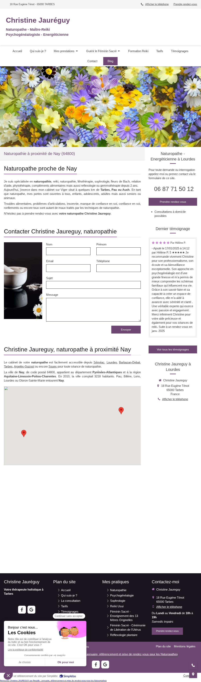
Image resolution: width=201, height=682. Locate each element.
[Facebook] (22, 610)
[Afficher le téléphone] (193, 665)
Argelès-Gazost (24, 366)
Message (52, 294)
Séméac (99, 362)
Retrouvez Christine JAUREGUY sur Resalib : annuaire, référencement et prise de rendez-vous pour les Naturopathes (53, 680)
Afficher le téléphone (157, 4)
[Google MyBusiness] (31, 610)
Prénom (101, 244)
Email (49, 261)
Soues (52, 366)
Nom (49, 244)
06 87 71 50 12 (174, 189)
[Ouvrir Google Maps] (193, 674)
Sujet (49, 278)
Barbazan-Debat (129, 362)
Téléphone (103, 261)
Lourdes (112, 362)
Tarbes (8, 366)
